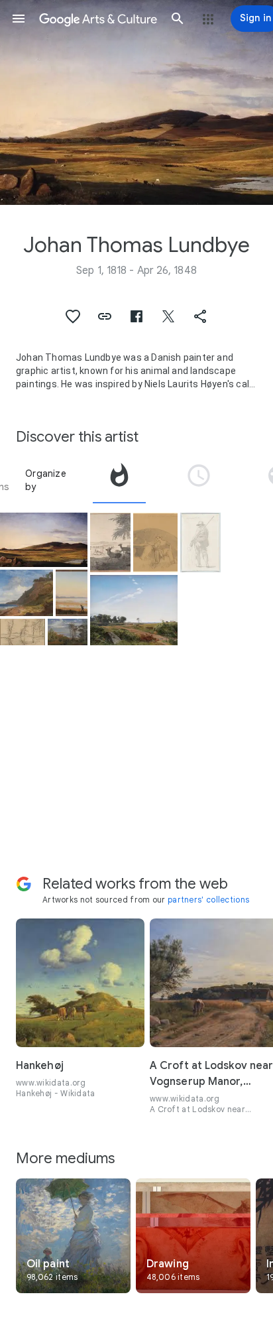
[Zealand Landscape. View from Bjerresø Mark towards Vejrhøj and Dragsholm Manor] (43, 540)
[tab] (119, 480)
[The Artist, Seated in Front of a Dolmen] (155, 542)
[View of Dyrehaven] (110, 542)
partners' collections (208, 900)
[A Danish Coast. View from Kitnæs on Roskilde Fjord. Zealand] (26, 593)
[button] (18, 18)
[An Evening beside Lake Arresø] (71, 593)
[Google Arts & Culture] (98, 18)
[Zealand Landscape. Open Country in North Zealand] (134, 610)
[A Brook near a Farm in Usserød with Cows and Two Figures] (22, 632)
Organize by (45, 480)
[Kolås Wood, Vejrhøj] (67, 632)
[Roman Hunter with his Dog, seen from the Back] (200, 542)
